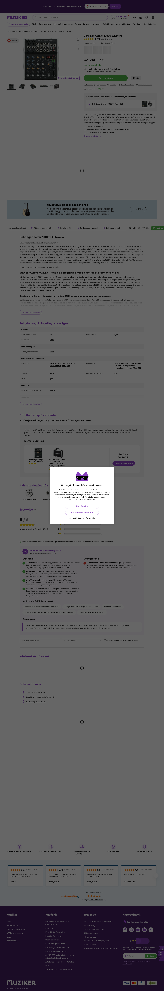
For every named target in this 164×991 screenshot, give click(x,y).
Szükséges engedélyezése (82, 512)
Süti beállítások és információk (82, 518)
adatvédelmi (101, 497)
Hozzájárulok (82, 506)
